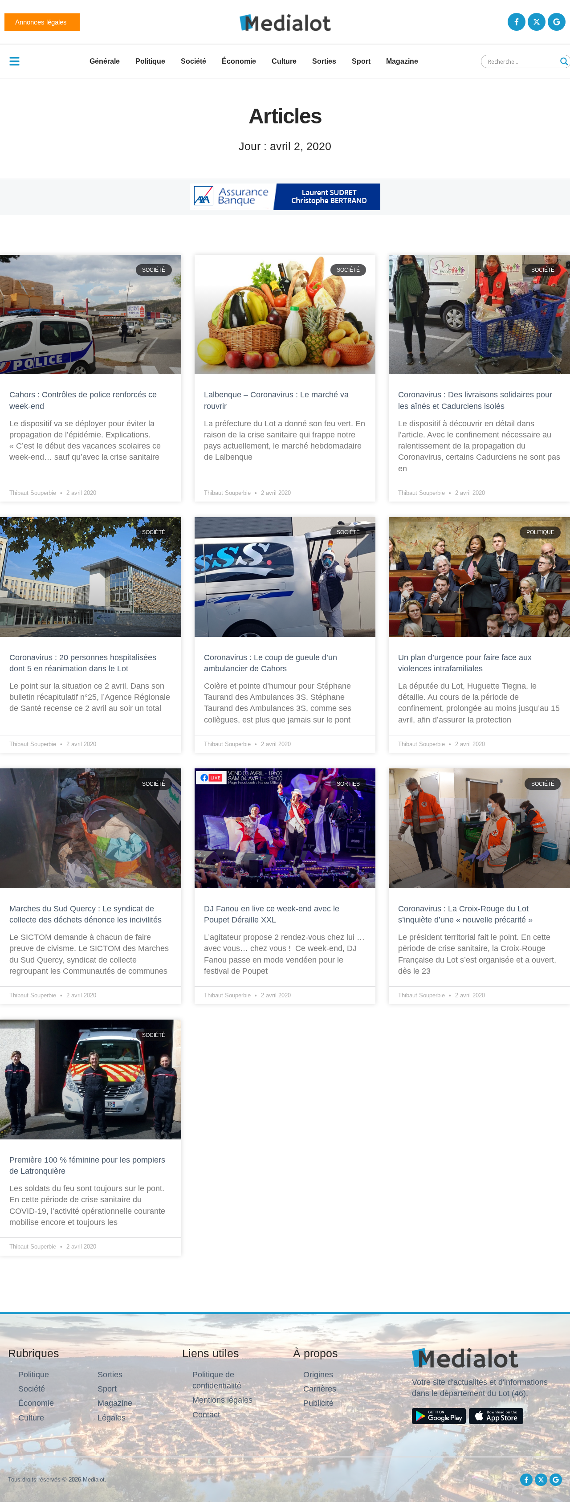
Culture (284, 61)
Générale (105, 61)
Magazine (402, 61)
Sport (361, 61)
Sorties (324, 61)
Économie (239, 61)
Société (193, 61)
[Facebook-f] (516, 22)
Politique (150, 61)
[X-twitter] (537, 22)
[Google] (557, 22)
